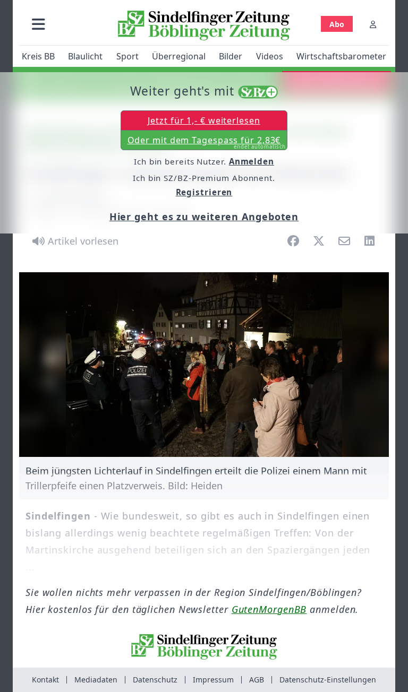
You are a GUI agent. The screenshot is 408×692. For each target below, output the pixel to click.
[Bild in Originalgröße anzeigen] (204, 364)
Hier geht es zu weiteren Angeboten (204, 216)
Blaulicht (85, 56)
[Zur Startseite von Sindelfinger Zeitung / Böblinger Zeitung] (204, 25)
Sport (127, 56)
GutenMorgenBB (269, 609)
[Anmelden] (373, 24)
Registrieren (204, 192)
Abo (336, 24)
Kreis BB (38, 56)
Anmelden (251, 161)
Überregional (179, 56)
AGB (256, 679)
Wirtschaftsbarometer (341, 56)
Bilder (230, 56)
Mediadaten (95, 679)
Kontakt (45, 679)
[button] (38, 24)
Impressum (213, 679)
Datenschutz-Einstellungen (327, 679)
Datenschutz (155, 679)
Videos (269, 56)
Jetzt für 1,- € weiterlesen (204, 120)
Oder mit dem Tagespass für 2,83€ (207, 142)
